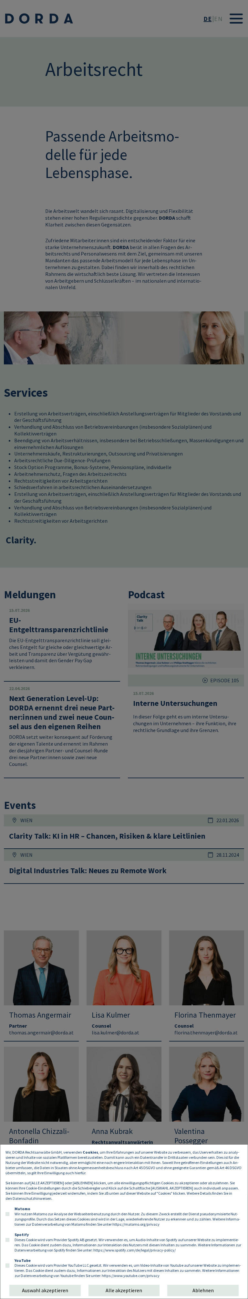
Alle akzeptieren (124, 1290)
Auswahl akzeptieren (45, 1290)
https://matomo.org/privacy (136, 1224)
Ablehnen (203, 1290)
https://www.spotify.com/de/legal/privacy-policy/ (134, 1250)
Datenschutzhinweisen (32, 1198)
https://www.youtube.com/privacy (131, 1275)
